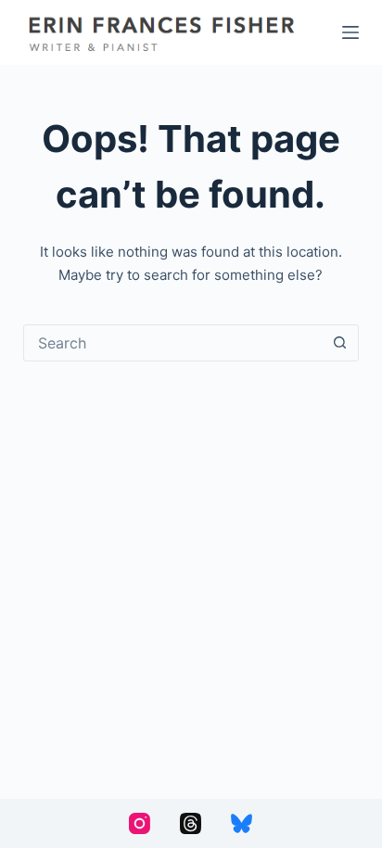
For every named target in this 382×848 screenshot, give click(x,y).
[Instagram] (139, 823)
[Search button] (339, 342)
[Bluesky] (241, 823)
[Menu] (350, 32)
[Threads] (190, 823)
